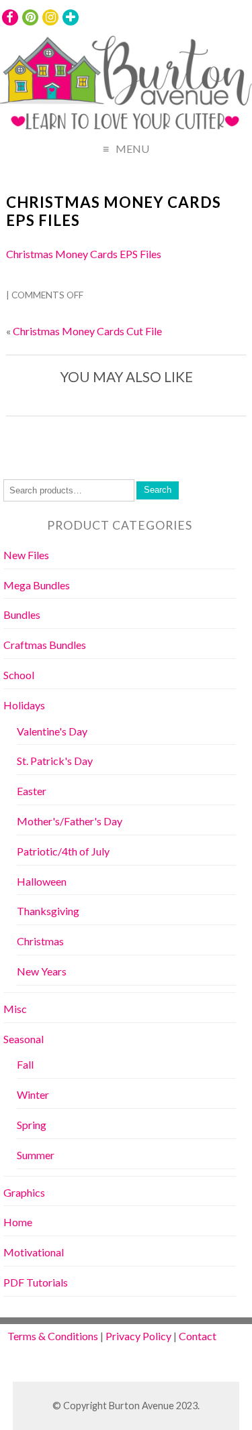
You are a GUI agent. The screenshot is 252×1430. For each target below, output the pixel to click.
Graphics (24, 1192)
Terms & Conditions (52, 1335)
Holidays (24, 705)
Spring (31, 1124)
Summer (35, 1154)
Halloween (42, 881)
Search (157, 490)
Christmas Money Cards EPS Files (113, 211)
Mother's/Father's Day (69, 821)
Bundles (21, 614)
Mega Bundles (36, 585)
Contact (197, 1335)
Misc (15, 1008)
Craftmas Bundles (44, 644)
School (18, 674)
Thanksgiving (48, 910)
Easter (31, 790)
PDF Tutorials (35, 1282)
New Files (26, 554)
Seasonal (23, 1038)
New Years (42, 971)
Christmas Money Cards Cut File (87, 330)
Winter (33, 1094)
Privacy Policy (138, 1335)
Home (17, 1221)
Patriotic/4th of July (63, 851)
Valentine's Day (52, 731)
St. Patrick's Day (55, 760)
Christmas (40, 941)
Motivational (33, 1252)
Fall (25, 1064)
